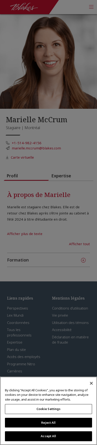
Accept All (48, 436)
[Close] (91, 383)
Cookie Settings (48, 409)
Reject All (48, 422)
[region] (48, 411)
